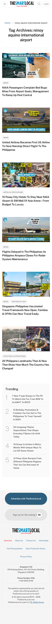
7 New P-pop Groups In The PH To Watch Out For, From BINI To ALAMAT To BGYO (27, 399)
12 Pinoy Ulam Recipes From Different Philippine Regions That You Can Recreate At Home (27, 463)
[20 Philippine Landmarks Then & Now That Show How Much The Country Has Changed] (26, 338)
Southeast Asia (19, 302)
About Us (19, 540)
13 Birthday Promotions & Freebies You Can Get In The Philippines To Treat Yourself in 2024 (27, 415)
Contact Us (31, 540)
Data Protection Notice (35, 548)
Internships (43, 540)
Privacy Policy (26, 556)
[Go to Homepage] (22, 4)
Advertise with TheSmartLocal (26, 498)
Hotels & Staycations (13, 192)
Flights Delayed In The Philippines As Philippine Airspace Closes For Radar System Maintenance (24, 255)
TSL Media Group (36, 602)
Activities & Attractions (14, 356)
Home (7, 23)
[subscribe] (39, 514)
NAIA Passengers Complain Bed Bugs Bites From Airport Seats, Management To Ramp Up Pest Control (25, 91)
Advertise (8, 540)
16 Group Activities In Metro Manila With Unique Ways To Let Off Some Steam (27, 447)
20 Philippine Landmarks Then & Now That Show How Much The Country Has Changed (25, 364)
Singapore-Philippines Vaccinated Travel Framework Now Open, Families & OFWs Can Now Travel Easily (25, 310)
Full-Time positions (15, 548)
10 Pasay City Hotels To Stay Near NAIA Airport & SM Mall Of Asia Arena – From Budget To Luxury (25, 200)
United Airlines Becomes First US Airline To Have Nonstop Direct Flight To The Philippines (26, 146)
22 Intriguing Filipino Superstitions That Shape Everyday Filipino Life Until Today (26, 432)
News (5, 83)
